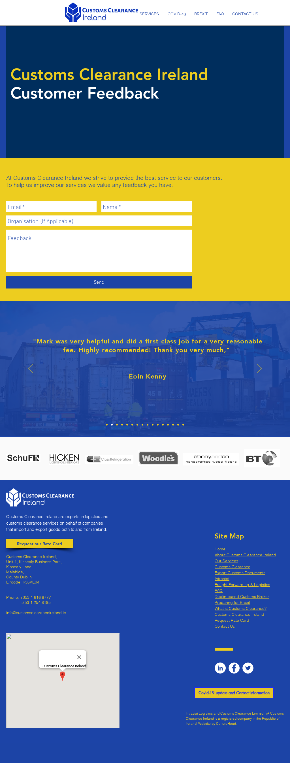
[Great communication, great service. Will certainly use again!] (173, 425)
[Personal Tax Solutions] (147, 425)
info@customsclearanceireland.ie (36, 612)
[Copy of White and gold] (152, 425)
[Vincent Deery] (183, 425)
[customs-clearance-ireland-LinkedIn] (220, 668)
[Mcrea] (132, 425)
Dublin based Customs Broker (242, 596)
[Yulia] (122, 425)
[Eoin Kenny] (112, 425)
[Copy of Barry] (163, 425)
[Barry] (158, 425)
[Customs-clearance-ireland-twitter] (247, 668)
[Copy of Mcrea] (142, 425)
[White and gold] (107, 425)
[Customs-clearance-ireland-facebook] (234, 668)
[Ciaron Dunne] (127, 425)
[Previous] (30, 368)
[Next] (259, 368)
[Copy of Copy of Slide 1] (137, 425)
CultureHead (226, 723)
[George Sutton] (117, 425)
